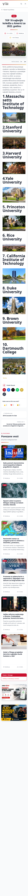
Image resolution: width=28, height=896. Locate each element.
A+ (25, 62)
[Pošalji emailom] (21, 390)
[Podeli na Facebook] (8, 390)
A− (21, 61)
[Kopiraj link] (4, 394)
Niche (5, 378)
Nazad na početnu (8, 10)
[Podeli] (4, 390)
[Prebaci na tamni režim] (21, 3)
